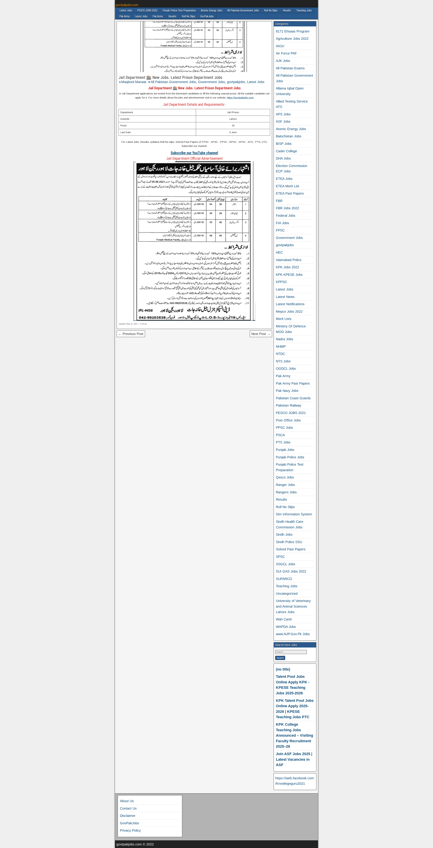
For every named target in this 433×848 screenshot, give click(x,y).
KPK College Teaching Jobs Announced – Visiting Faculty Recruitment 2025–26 (294, 735)
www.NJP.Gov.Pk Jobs (293, 634)
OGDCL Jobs (286, 368)
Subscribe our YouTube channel (194, 153)
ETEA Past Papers (290, 193)
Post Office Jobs (288, 420)
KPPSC (281, 282)
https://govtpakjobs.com (240, 97)
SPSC (280, 557)
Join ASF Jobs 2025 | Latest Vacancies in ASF (294, 759)
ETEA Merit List (287, 186)
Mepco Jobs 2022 (289, 311)
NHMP (281, 346)
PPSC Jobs (284, 427)
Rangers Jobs (286, 492)
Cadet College (286, 151)
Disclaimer (127, 816)
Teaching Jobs (304, 10)
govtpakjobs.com (127, 5)
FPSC (280, 230)
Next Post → (260, 334)
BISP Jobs (284, 144)
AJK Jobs (283, 61)
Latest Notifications (290, 304)
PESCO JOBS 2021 (291, 413)
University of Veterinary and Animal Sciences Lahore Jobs (293, 606)
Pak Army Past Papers (293, 383)
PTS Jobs (283, 442)
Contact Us (128, 808)
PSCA (280, 435)
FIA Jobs (282, 223)
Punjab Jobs (285, 450)
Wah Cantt (284, 619)
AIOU (280, 46)
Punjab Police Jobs (290, 457)
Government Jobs (211, 82)
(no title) (283, 669)
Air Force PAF (286, 53)
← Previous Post (130, 334)
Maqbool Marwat (133, 82)
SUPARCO (284, 579)
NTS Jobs (283, 361)
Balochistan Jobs (288, 136)
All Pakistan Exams (290, 68)
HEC (279, 252)
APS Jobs (283, 114)
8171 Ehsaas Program (293, 31)
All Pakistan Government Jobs (243, 10)
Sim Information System (294, 514)
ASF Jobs (283, 121)
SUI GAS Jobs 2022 (291, 571)
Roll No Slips (270, 10)
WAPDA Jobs (286, 627)
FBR (279, 201)
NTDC (280, 354)
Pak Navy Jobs (287, 391)
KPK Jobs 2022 (287, 267)
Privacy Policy (130, 830)
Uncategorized (287, 593)
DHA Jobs (283, 158)
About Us (127, 801)
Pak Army (124, 16)
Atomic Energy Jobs (211, 10)
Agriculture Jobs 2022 (292, 38)
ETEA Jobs (284, 179)
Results (287, 10)
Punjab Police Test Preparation (179, 10)
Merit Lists (283, 319)
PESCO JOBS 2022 (147, 10)
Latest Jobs (125, 10)
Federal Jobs (285, 215)
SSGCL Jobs (285, 564)
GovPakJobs (207, 16)
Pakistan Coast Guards (293, 398)
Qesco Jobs (285, 477)
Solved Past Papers (290, 549)
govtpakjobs (236, 82)
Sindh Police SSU (289, 542)
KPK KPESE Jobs (289, 274)
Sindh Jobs (284, 534)
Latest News (285, 297)
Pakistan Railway (288, 405)
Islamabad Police (288, 260)
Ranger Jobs (285, 485)
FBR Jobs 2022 (287, 208)
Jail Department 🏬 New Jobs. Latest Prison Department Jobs (170, 77)
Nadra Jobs (284, 339)
